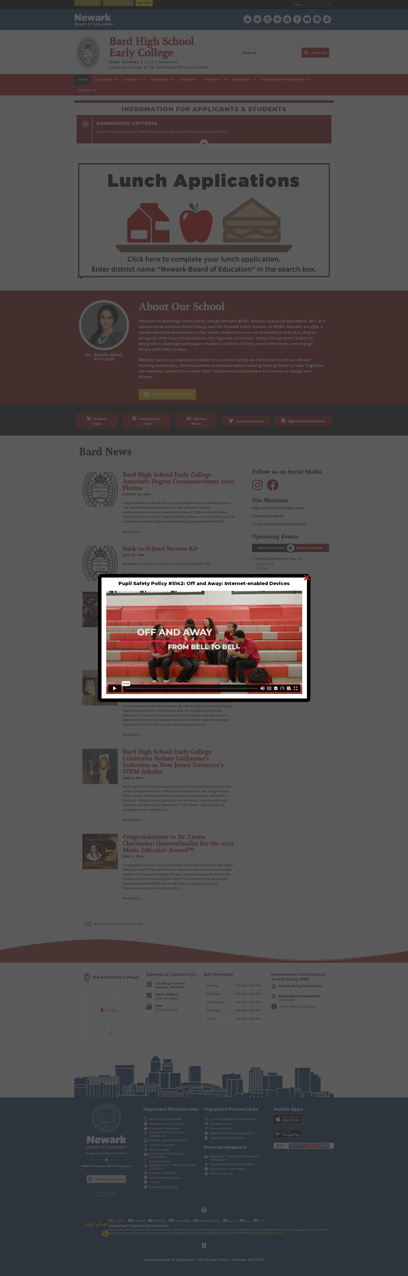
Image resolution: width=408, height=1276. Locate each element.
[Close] (307, 577)
